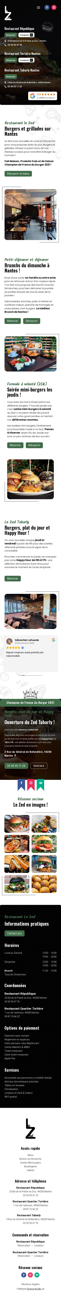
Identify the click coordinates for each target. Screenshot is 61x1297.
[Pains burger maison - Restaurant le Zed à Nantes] (44, 892)
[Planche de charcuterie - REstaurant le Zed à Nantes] (16, 852)
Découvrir (32, 321)
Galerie (30, 1170)
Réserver (10, 35)
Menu (30, 1155)
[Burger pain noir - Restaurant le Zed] (16, 892)
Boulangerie (30, 1166)
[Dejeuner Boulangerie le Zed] (44, 831)
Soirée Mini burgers (30, 1162)
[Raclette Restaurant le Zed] (16, 872)
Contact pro (14, 933)
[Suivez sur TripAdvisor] (40, 785)
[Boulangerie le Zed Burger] (44, 852)
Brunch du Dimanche (30, 1158)
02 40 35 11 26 (16, 765)
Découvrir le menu (18, 173)
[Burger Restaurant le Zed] (16, 831)
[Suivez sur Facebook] (46, 7)
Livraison (24, 35)
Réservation (24, 1245)
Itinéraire (38, 765)
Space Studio (34, 1288)
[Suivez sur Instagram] (53, 7)
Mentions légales (31, 1284)
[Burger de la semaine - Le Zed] (44, 872)
